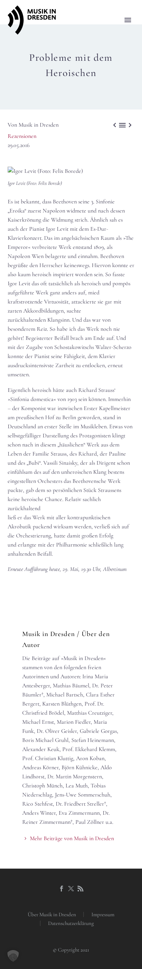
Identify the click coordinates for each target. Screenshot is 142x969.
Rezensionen (22, 136)
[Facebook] (61, 888)
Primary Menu (127, 20)
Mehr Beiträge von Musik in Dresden (72, 838)
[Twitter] (71, 888)
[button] (13, 956)
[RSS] (80, 888)
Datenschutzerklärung (71, 923)
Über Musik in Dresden (52, 914)
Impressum (102, 914)
